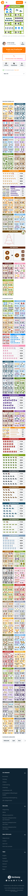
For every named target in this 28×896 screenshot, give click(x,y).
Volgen (22, 44)
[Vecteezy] (2, 2)
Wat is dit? (16, 70)
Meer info (6, 73)
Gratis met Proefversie (14, 50)
